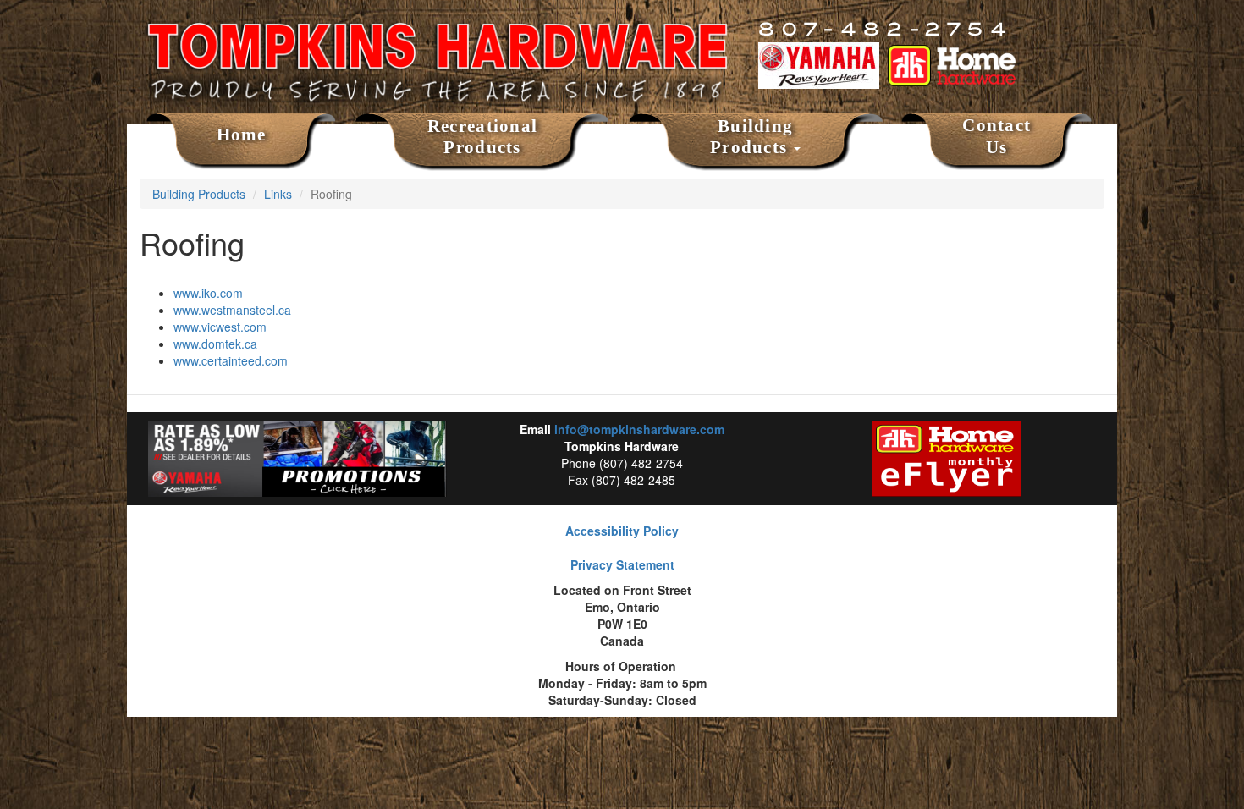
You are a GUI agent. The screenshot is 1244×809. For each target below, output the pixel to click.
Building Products (751, 137)
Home (242, 134)
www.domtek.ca (215, 343)
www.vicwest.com (220, 326)
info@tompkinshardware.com (639, 429)
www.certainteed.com (230, 360)
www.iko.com (208, 292)
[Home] (436, 46)
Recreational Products (482, 137)
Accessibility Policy (622, 530)
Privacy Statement (622, 564)
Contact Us (996, 136)
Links (278, 193)
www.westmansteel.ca (232, 309)
